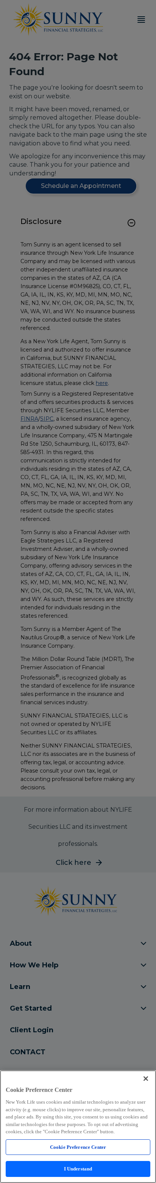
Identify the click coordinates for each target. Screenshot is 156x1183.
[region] (78, 1126)
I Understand (78, 1169)
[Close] (145, 1078)
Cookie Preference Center (78, 1147)
